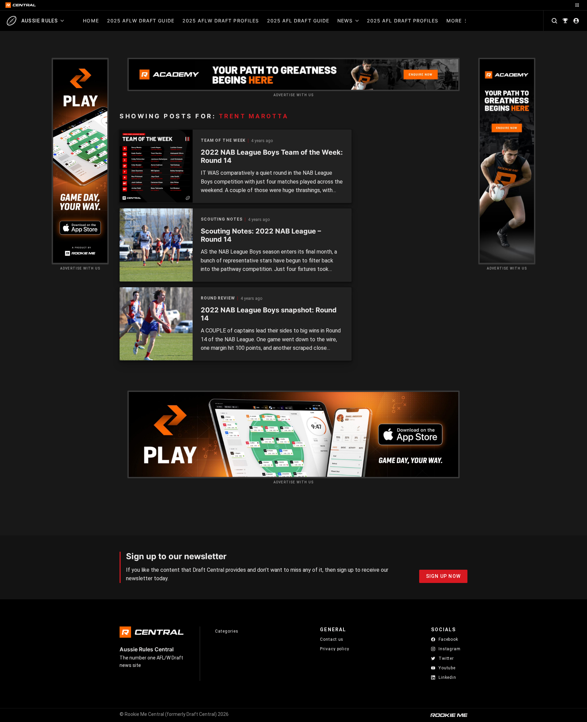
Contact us (331, 639)
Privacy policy (334, 649)
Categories (226, 631)
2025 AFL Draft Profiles (402, 20)
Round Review (218, 298)
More (454, 20)
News (345, 20)
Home (91, 20)
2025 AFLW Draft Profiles (220, 20)
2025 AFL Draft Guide (298, 20)
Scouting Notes (222, 219)
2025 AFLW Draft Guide (140, 20)
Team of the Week (223, 140)
